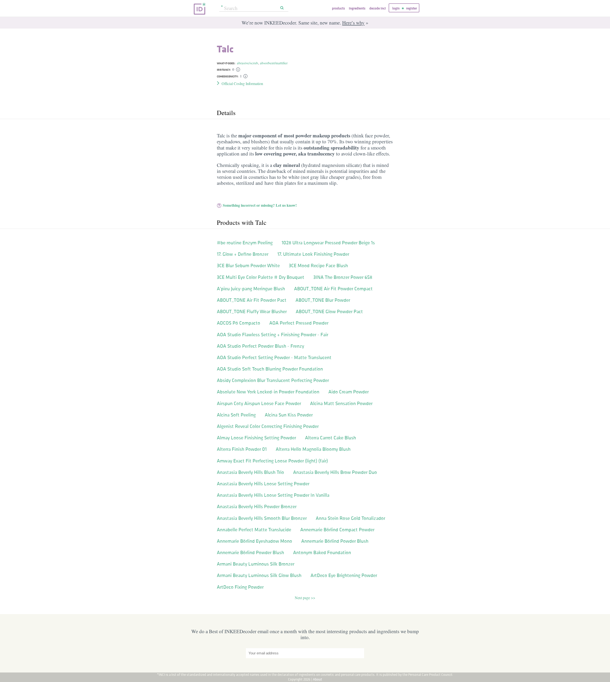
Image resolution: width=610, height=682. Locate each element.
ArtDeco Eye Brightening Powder (343, 575)
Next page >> (305, 597)
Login (396, 8)
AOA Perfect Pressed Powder (298, 323)
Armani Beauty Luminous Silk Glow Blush (259, 575)
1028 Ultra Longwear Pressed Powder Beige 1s (328, 243)
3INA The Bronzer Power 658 (342, 277)
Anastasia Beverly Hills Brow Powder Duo (335, 472)
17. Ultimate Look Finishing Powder (313, 254)
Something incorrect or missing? (260, 205)
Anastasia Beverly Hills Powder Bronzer (256, 506)
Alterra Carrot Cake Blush (330, 438)
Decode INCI (377, 8)
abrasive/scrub (247, 62)
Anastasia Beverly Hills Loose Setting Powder (263, 484)
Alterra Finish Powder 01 (242, 449)
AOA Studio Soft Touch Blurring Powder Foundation (270, 369)
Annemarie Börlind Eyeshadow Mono (254, 541)
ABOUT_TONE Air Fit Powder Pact (251, 300)
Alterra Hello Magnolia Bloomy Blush (313, 449)
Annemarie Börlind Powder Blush (334, 541)
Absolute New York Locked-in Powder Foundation (268, 392)
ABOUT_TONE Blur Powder (322, 300)
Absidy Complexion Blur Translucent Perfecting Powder (273, 380)
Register (411, 8)
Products (338, 8)
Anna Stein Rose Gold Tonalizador (350, 518)
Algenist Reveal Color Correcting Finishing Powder (268, 426)
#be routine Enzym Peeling (245, 243)
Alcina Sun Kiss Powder (289, 415)
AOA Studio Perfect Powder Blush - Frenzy (260, 346)
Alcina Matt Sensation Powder (341, 403)
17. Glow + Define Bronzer (242, 254)
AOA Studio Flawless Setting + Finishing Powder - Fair (272, 334)
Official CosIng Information (242, 83)
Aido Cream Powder (348, 392)
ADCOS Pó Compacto (238, 323)
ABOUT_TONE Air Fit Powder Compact (333, 289)
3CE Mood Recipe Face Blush (318, 265)
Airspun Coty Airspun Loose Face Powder (259, 403)
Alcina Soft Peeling (236, 415)
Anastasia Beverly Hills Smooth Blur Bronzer (262, 518)
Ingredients (357, 8)
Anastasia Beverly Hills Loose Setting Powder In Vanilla (273, 495)
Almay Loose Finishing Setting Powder (256, 438)
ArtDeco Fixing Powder (240, 587)
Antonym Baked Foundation (322, 552)
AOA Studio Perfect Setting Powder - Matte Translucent (274, 357)
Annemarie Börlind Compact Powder (337, 530)
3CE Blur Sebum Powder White (248, 265)
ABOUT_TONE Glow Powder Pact (329, 311)
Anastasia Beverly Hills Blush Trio (250, 472)
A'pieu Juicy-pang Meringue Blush (251, 289)
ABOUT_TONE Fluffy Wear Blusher (252, 311)
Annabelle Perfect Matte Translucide (254, 530)
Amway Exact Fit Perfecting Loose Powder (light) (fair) (272, 461)
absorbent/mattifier (274, 62)
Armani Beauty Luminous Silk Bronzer (255, 564)
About (317, 679)
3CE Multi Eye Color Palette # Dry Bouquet (260, 277)
